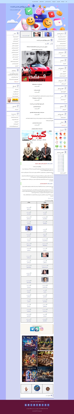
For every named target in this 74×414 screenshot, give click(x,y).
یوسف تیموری (45, 209)
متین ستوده (29, 287)
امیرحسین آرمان (45, 282)
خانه (66, 1)
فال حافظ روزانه (15, 91)
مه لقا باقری (28, 250)
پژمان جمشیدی (45, 287)
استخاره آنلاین (42, 1)
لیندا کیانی (44, 262)
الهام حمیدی (45, 296)
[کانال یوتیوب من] (28, 405)
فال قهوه (64, 71)
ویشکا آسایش (29, 282)
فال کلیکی (64, 109)
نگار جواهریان (29, 275)
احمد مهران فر (29, 231)
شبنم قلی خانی (45, 218)
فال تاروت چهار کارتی (15, 48)
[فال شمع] (30, 359)
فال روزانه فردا (16, 124)
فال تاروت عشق (15, 59)
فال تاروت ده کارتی (15, 57)
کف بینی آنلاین (63, 84)
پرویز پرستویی (29, 320)
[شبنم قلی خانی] (25, 36)
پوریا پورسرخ (45, 301)
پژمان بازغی (28, 223)
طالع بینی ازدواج (63, 91)
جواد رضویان (29, 209)
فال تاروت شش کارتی (15, 52)
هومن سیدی (29, 214)
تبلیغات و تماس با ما (35, 1)
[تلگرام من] (45, 405)
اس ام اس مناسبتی (48, 1)
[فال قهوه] (45, 359)
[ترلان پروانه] (37, 34)
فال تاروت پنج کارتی (15, 50)
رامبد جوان (28, 306)
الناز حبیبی (28, 301)
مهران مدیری (29, 236)
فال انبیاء (64, 63)
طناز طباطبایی (45, 306)
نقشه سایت (34, 411)
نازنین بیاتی (28, 292)
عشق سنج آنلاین (63, 117)
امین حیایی (44, 316)
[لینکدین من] (26, 405)
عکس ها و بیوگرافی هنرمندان (13, 126)
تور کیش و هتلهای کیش (14, 77)
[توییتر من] (34, 405)
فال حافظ (62, 1)
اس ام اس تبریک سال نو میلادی (61, 48)
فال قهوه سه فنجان (63, 73)
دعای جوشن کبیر (63, 99)
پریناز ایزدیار (45, 275)
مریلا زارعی (44, 231)
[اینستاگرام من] (40, 405)
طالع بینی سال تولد (63, 173)
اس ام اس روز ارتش (63, 43)
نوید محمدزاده (45, 311)
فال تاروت (58, 1)
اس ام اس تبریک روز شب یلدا (61, 41)
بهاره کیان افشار (45, 245)
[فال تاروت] (45, 343)
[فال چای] (45, 374)
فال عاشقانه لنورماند (15, 119)
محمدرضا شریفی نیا (45, 267)
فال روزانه (53, 1)
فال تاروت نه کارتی (15, 54)
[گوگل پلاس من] (31, 405)
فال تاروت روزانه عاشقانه (14, 61)
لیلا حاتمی (45, 292)
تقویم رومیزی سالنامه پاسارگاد (13, 79)
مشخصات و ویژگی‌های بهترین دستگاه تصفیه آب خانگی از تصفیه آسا (13, 74)
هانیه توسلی (29, 311)
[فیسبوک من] (43, 405)
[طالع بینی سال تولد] (61, 163)
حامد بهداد (28, 240)
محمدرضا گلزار (29, 245)
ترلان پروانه (45, 257)
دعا (65, 101)
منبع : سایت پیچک (50, 198)
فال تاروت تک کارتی (15, 43)
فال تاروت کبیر (16, 39)
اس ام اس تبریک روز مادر (62, 39)
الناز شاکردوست (45, 240)
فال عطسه (16, 109)
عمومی (47, 395)
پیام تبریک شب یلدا (15, 96)
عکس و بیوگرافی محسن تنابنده (20, 6)
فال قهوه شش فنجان (63, 76)
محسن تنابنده (29, 257)
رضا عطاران (45, 236)
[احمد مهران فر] (48, 34)
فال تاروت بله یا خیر (15, 63)
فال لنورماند (16, 121)
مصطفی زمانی (45, 320)
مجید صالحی (29, 262)
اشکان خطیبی (29, 316)
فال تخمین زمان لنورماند (14, 117)
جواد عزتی (44, 214)
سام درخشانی (29, 218)
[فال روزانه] (30, 343)
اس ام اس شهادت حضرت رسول (61, 45)
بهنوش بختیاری (29, 267)
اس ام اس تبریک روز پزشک (62, 36)
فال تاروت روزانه (15, 36)
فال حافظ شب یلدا (15, 94)
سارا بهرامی (45, 250)
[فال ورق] (30, 374)
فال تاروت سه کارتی (15, 45)
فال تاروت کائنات (15, 41)
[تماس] (37, 405)
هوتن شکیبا (45, 223)
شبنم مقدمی (29, 296)
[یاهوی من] (48, 405)
